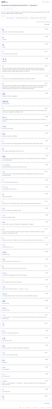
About (20, 407)
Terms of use (42, 407)
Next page (46, 24)
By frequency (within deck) (22, 18)
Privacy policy (35, 407)
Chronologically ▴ (10, 18)
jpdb (3, 1)
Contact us (28, 407)
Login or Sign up (45, 2)
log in (5, 12)
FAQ (24, 407)
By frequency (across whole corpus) (38, 18)
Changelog (49, 407)
